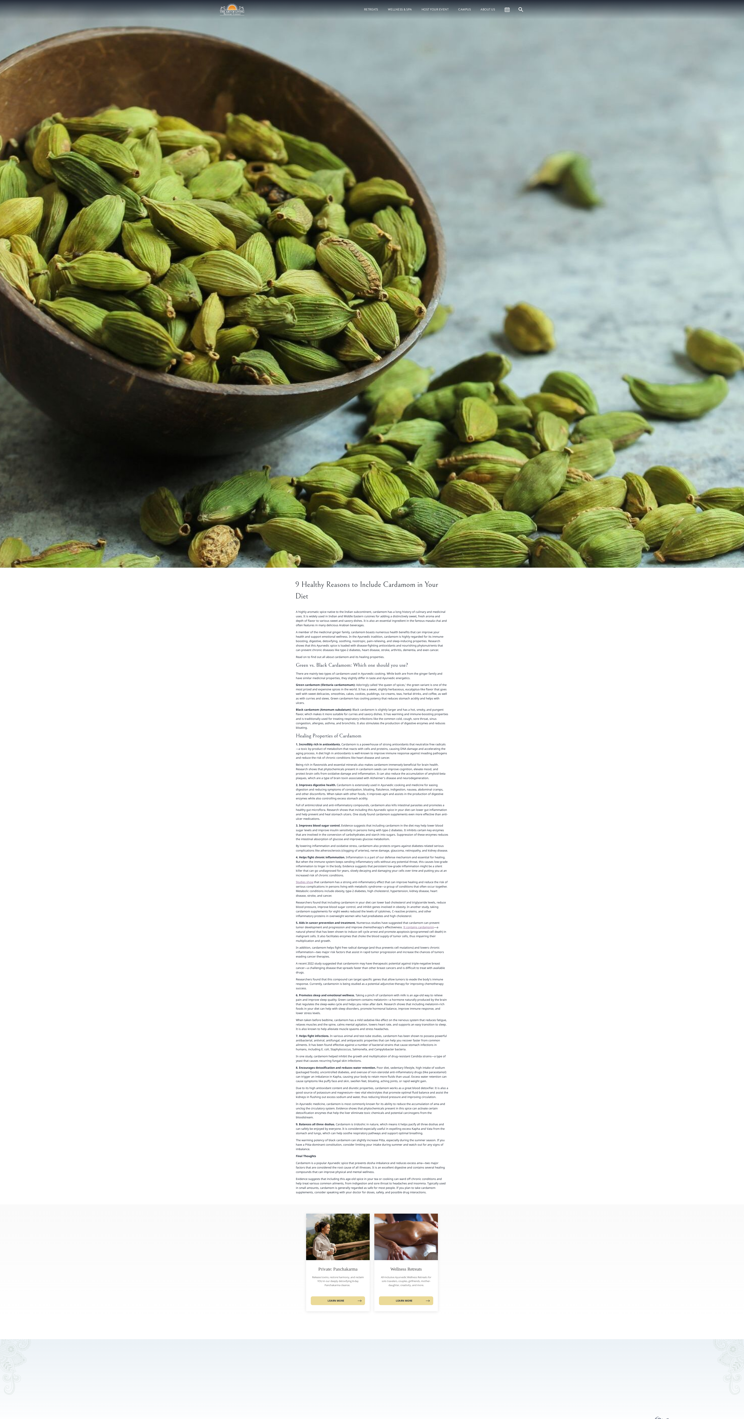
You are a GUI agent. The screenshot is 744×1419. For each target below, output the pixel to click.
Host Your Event (435, 9)
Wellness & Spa (400, 9)
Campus (464, 9)
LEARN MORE (336, 1300)
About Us (487, 9)
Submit (429, 1392)
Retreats (371, 9)
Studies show (304, 882)
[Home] (232, 9)
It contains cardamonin (418, 927)
